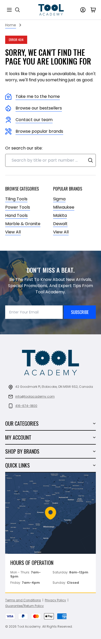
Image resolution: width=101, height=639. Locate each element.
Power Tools (17, 207)
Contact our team (34, 120)
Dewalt (60, 224)
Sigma (59, 199)
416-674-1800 (26, 406)
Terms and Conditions (23, 600)
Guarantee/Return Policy (24, 606)
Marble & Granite (22, 224)
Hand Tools (16, 215)
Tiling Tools (16, 199)
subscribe (80, 312)
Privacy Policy (55, 600)
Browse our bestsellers (39, 108)
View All (13, 232)
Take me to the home (38, 96)
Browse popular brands (39, 131)
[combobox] (50, 160)
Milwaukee (63, 207)
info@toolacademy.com (35, 396)
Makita (60, 215)
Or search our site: (23, 148)
